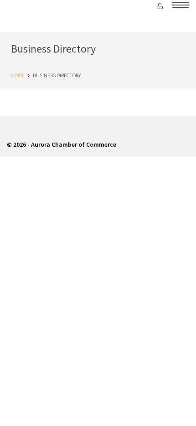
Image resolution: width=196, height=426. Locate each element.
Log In (161, 7)
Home (18, 75)
